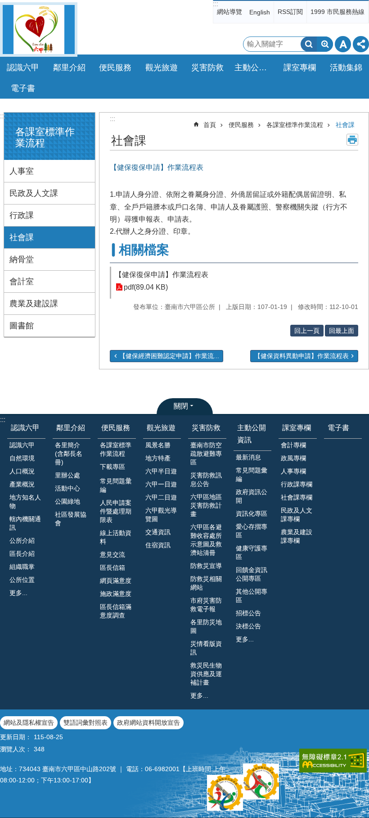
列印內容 (352, 139)
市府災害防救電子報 (206, 605)
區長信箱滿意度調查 (115, 611)
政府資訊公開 (251, 496)
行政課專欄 (296, 484)
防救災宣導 (206, 565)
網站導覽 (229, 11)
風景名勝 (158, 445)
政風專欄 (293, 458)
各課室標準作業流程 (294, 124)
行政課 (21, 215)
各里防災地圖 (206, 626)
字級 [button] (343, 44)
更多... (18, 592)
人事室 (21, 171)
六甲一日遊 (161, 484)
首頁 (209, 124)
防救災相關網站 (206, 583)
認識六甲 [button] (23, 67)
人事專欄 (293, 471)
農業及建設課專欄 (296, 536)
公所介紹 (22, 540)
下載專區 (112, 466)
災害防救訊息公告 (206, 479)
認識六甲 (25, 428)
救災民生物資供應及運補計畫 (206, 674)
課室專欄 (296, 428)
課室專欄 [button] (300, 67)
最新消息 (248, 457)
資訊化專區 (251, 513)
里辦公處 (67, 475)
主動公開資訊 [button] (255, 67)
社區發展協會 (70, 519)
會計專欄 (293, 445)
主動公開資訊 (251, 434)
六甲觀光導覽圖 (161, 515)
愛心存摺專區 (251, 531)
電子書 (23, 88)
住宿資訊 (158, 545)
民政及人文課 (33, 193)
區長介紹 (22, 553)
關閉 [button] (181, 406)
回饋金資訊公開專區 (251, 574)
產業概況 (22, 484)
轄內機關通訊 (25, 523)
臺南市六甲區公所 (38, 29)
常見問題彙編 (251, 474)
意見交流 (112, 554)
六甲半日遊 (161, 471)
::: (215, 4)
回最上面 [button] (341, 330)
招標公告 (248, 613)
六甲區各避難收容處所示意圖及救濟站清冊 (206, 539)
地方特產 (158, 458)
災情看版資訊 (206, 648)
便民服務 (241, 124)
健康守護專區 (251, 552)
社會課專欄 (296, 497)
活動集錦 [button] (346, 67)
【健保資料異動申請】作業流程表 (301, 355)
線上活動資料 (115, 537)
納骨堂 (21, 259)
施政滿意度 (115, 593)
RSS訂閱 (290, 11)
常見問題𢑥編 (115, 485)
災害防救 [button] (207, 67)
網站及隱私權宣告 (29, 722)
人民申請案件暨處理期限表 (115, 511)
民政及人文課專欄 (296, 515)
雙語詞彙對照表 (85, 722)
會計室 (21, 281)
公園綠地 (67, 501)
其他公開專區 (251, 596)
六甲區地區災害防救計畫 (206, 505)
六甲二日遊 (161, 497)
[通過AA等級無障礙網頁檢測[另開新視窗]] (333, 761)
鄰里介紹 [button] (69, 67)
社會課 (21, 237)
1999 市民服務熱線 (337, 11)
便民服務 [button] (115, 67)
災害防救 (206, 428)
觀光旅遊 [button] (161, 67)
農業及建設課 (33, 303)
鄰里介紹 (70, 428)
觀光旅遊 (161, 428)
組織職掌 (22, 566)
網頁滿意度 (115, 580)
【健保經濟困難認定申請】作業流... (169, 355)
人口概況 (22, 471)
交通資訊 (158, 532)
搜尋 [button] (309, 44)
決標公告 (248, 626)
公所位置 (22, 579)
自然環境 (22, 458)
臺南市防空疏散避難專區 (206, 453)
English (259, 12)
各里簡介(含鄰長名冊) (68, 453)
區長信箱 (112, 567)
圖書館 (21, 325)
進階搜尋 (325, 44)
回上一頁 (307, 330)
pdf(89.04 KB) (146, 287)
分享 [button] (361, 44)
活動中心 (67, 488)
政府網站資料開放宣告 (148, 722)
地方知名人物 (25, 501)
